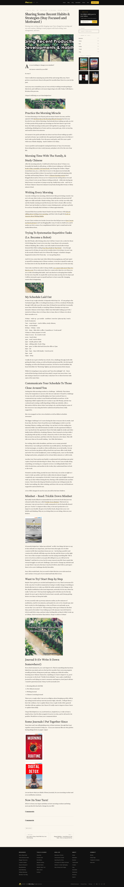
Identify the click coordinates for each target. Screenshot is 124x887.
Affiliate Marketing (23, 872)
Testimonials (75, 862)
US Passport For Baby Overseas (62, 862)
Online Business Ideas (24, 857)
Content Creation (23, 862)
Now (88, 2)
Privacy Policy (84, 884)
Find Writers (39, 860)
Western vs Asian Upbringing (61, 864)
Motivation (74, 857)
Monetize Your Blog (23, 874)
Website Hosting (40, 862)
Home (64, 2)
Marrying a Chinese (59, 855)
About (83, 2)
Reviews (74, 860)
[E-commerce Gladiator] (83, 63)
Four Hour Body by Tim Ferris (51, 248)
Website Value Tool (41, 867)
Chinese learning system (57, 175)
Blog (69, 2)
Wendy (91, 855)
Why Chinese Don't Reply (60, 867)
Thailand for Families (95, 860)
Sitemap (90, 884)
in (101, 884)
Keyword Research (23, 864)
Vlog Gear (39, 855)
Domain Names (40, 864)
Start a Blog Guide (23, 855)
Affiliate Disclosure (75, 884)
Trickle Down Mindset (52, 502)
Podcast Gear (40, 857)
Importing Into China (59, 860)
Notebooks (74, 872)
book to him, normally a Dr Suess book (37, 168)
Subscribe (92, 862)
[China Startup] (83, 77)
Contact (74, 864)
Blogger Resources (23, 860)
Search (74, 877)
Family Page (93, 857)
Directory (74, 874)
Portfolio (38, 872)
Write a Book (39, 869)
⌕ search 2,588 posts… (86, 31)
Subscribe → (95, 2)
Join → (94, 21)
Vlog (73, 2)
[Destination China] (94, 63)
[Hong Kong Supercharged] (94, 77)
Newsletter (78, 2)
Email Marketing (22, 869)
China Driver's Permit (59, 857)
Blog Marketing (22, 867)
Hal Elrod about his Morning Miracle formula (47, 119)
